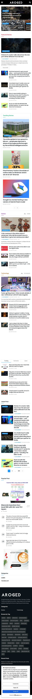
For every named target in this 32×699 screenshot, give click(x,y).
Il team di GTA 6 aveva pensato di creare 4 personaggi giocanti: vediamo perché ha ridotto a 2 (19, 306)
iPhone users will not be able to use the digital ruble (19, 247)
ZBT (3, 654)
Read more (6, 67)
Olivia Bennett (5, 59)
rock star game (25, 643)
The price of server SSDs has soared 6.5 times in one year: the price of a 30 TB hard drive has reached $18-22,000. (20, 374)
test (9, 651)
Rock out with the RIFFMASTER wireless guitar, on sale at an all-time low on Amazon (19, 105)
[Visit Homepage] (15, 2)
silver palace (5, 648)
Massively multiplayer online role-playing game (13, 632)
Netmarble (17, 634)
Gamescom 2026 (6, 626)
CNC (21, 620)
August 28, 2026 (13, 59)
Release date (11, 643)
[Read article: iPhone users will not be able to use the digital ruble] (4, 248)
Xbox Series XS (25, 651)
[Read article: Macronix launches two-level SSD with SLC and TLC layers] (16, 492)
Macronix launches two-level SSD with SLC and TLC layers (19, 365)
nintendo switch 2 (22, 637)
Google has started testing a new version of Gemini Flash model (15, 201)
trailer (13, 651)
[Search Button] (30, 2)
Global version (15, 626)
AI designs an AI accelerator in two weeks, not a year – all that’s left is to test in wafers (12, 27)
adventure (14, 618)
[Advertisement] (16, 346)
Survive (4, 651)
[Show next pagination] (22, 471)
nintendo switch (12, 637)
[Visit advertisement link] (16, 559)
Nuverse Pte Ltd (6, 640)
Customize (15, 684)
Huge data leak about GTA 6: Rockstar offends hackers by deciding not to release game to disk (18, 542)
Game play (23, 623)
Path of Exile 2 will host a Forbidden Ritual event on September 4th (11, 15)
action (3, 618)
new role (4, 637)
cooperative (5, 623)
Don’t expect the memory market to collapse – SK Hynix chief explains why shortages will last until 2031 (20, 255)
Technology (5, 10)
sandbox (15, 645)
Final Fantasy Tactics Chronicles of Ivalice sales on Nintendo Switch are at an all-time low (16, 173)
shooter (21, 645)
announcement (22, 618)
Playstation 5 (26, 640)
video (18, 651)
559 (19, 471)
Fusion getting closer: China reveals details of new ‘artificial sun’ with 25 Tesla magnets (16, 294)
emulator (17, 623)
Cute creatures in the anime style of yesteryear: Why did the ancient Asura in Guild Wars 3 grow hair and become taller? (15, 235)
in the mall (22, 629)
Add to (8, 618)
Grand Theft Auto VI (7, 629)
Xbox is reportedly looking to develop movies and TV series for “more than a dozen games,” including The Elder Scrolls (19, 96)
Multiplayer (10, 634)
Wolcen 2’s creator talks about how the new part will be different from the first (15, 56)
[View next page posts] (17, 208)
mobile (3, 634)
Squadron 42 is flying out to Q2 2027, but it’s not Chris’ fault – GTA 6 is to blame (19, 264)
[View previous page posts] (14, 208)
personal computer (16, 640)
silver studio (13, 648)
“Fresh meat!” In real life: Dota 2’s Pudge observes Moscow (19, 391)
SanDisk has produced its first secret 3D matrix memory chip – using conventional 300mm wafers (19, 383)
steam (20, 648)
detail (11, 623)
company (26, 620)
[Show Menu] (2, 2)
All (25, 214)
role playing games (6, 645)
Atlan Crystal (5, 620)
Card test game (14, 620)
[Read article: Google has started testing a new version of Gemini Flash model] (16, 189)
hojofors (16, 629)
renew (17, 643)
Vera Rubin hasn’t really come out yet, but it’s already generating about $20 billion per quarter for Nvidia (19, 85)
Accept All (15, 691)
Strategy (26, 648)
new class (24, 634)
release (4, 643)
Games (6, 167)
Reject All (15, 688)
